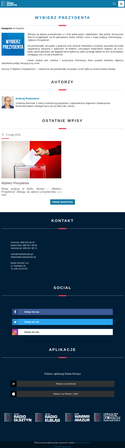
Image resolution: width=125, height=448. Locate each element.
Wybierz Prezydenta (15, 183)
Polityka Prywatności (62, 446)
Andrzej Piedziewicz (27, 98)
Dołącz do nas (31, 311)
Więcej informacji (83, 442)
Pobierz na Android (65, 383)
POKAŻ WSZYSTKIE (62, 201)
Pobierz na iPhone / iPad (65, 393)
